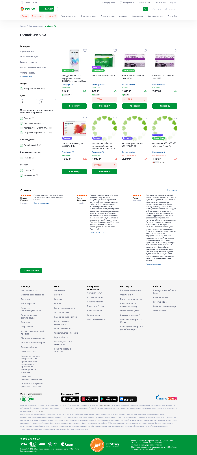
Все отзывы (172, 190)
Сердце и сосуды (107, 16)
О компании (60, 290)
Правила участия (95, 302)
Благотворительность (64, 308)
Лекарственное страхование (61, 322)
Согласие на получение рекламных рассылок (32, 385)
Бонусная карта (144, 3)
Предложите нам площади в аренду (128, 305)
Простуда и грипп (88, 16)
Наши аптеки (160, 3)
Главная (23, 26)
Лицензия (25, 322)
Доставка (25, 299)
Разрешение (27, 327)
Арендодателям (108, 3)
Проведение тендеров (130, 290)
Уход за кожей (137, 16)
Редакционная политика (65, 317)
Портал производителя (131, 299)
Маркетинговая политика (33, 338)
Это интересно (28, 304)
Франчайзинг (126, 295)
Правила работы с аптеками (62, 350)
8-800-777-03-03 (30, 439)
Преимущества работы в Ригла (164, 291)
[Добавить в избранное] (85, 50)
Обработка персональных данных (31, 378)
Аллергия (123, 16)
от (23, 99)
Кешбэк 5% (51, 16)
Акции (24, 16)
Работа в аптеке (160, 298)
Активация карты (95, 297)
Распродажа (37, 16)
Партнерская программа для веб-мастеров (131, 328)
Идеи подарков (27, 51)
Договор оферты (29, 347)
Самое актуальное (28, 62)
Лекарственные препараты (33, 68)
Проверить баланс (95, 306)
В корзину (74, 106)
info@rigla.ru (150, 449)
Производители (35, 26)
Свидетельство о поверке (66, 333)
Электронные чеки (96, 320)
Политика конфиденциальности (31, 309)
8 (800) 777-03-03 (37, 411)
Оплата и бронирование (32, 295)
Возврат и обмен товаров (33, 343)
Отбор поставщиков (129, 311)
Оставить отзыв (31, 271)
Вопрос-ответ (93, 315)
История (58, 295)
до (42, 99)
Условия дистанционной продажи (32, 332)
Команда (58, 299)
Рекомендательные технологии (63, 343)
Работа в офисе (160, 302)
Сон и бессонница (155, 16)
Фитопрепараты (28, 73)
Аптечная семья (94, 293)
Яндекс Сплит (173, 16)
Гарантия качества (62, 329)
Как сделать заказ (29, 290)
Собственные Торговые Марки (131, 321)
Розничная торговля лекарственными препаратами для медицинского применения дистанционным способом (30, 364)
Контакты (58, 304)
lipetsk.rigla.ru (104, 405)
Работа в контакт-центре (164, 306)
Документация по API (130, 315)
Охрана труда (159, 311)
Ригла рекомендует (69, 16)
